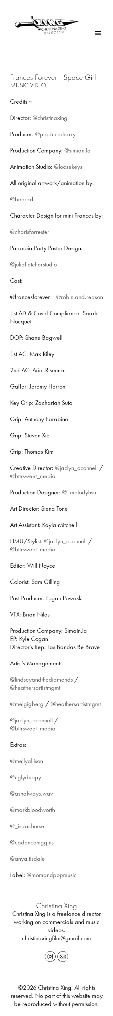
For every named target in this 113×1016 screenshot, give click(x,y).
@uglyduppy (25, 777)
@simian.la (77, 150)
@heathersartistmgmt (35, 687)
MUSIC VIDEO (28, 85)
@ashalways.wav (31, 793)
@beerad (21, 199)
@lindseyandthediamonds (41, 679)
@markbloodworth (32, 810)
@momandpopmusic (52, 875)
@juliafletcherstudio (33, 264)
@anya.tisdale (27, 858)
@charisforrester (29, 232)
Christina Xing (56, 905)
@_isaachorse (27, 826)
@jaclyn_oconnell (76, 468)
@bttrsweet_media (33, 476)
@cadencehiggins (32, 842)
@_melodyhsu (79, 492)
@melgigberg (27, 704)
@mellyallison (26, 761)
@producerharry (55, 134)
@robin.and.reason (79, 297)
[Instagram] (50, 956)
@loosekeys (68, 166)
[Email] (62, 956)
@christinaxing (50, 118)
